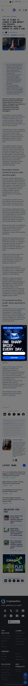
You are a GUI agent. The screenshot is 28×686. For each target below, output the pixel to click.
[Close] (25, 327)
